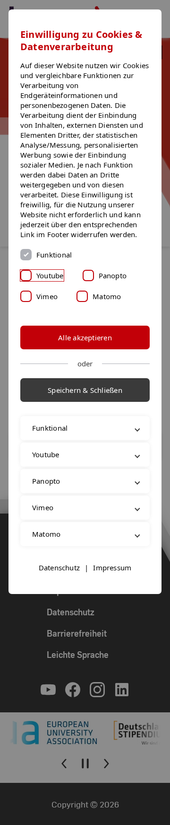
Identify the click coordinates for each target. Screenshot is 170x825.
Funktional (54, 254)
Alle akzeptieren (85, 337)
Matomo (107, 296)
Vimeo (47, 296)
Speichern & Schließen (85, 390)
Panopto (113, 275)
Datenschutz (59, 608)
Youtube (50, 275)
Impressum (112, 608)
